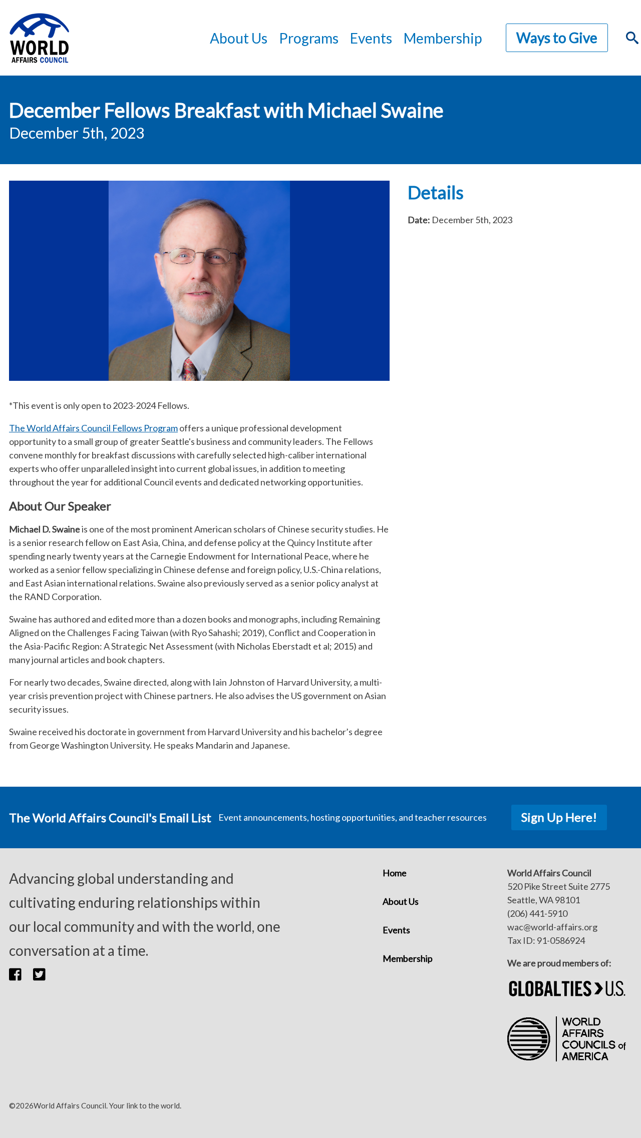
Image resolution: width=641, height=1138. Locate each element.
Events (396, 929)
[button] (21, 974)
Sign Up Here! (559, 817)
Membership (443, 38)
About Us (401, 901)
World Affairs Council (39, 38)
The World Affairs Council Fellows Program (93, 427)
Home (395, 872)
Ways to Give (556, 37)
